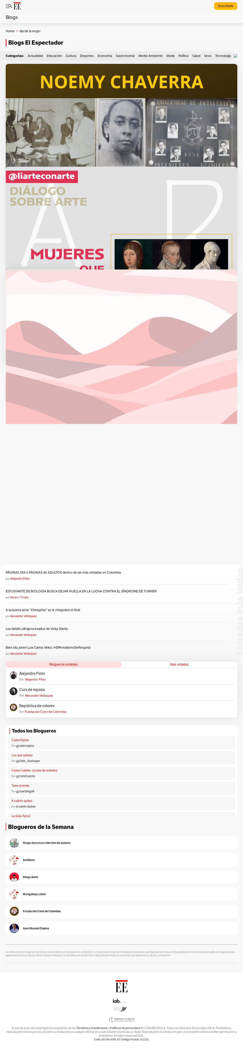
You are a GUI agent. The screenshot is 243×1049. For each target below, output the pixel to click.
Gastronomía (125, 56)
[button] (236, 56)
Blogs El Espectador (35, 42)
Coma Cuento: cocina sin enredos (34, 770)
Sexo (207, 56)
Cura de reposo (32, 689)
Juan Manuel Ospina (36, 928)
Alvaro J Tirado (19, 597)
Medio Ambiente (150, 56)
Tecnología (223, 56)
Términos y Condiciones (91, 1028)
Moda (170, 56)
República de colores (37, 706)
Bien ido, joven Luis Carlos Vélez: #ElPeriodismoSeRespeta (48, 647)
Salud (196, 56)
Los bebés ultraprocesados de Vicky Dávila (37, 629)
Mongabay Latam (34, 894)
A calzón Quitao (26, 806)
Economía (105, 56)
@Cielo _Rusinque (28, 761)
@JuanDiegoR (25, 791)
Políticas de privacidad (125, 1028)
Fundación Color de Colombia (45, 712)
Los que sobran (22, 755)
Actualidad (35, 56)
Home (10, 31)
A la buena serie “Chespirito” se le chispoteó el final (43, 610)
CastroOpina (20, 740)
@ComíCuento (25, 776)
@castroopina (25, 745)
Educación (54, 56)
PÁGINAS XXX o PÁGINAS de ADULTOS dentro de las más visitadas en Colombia (63, 572)
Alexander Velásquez (23, 616)
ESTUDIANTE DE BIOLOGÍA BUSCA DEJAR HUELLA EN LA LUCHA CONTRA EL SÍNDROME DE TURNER (81, 591)
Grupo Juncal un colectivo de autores (46, 843)
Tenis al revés (20, 786)
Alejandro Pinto (20, 578)
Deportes (87, 56)
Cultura (71, 56)
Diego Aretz (30, 877)
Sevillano (29, 860)
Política (183, 56)
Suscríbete (226, 6)
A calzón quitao (22, 801)
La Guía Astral (20, 816)
